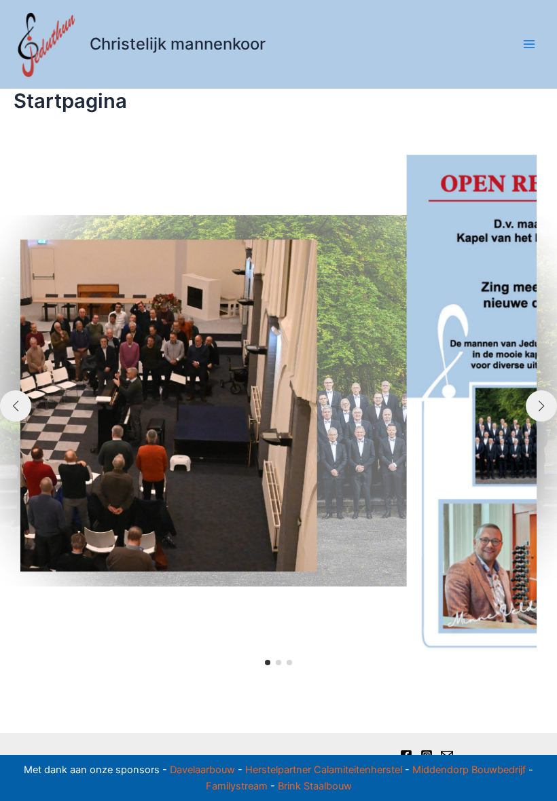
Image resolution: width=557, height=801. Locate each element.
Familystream (237, 786)
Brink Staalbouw (315, 786)
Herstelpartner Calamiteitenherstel (323, 770)
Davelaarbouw (202, 770)
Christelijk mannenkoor (178, 44)
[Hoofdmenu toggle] (529, 44)
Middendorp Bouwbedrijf (469, 770)
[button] (267, 662)
